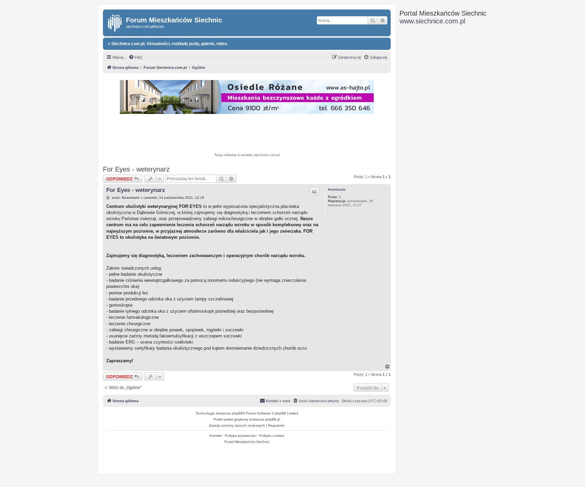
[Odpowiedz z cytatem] (314, 192)
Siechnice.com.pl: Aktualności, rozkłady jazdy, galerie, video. (169, 43)
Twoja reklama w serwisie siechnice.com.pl (247, 155)
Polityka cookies (271, 435)
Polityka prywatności (240, 435)
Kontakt (216, 435)
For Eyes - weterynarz (136, 169)
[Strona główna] (115, 21)
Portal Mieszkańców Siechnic (246, 442)
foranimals (337, 189)
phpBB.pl (272, 419)
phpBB (237, 413)
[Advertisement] (247, 134)
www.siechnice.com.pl (432, 21)
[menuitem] (135, 57)
